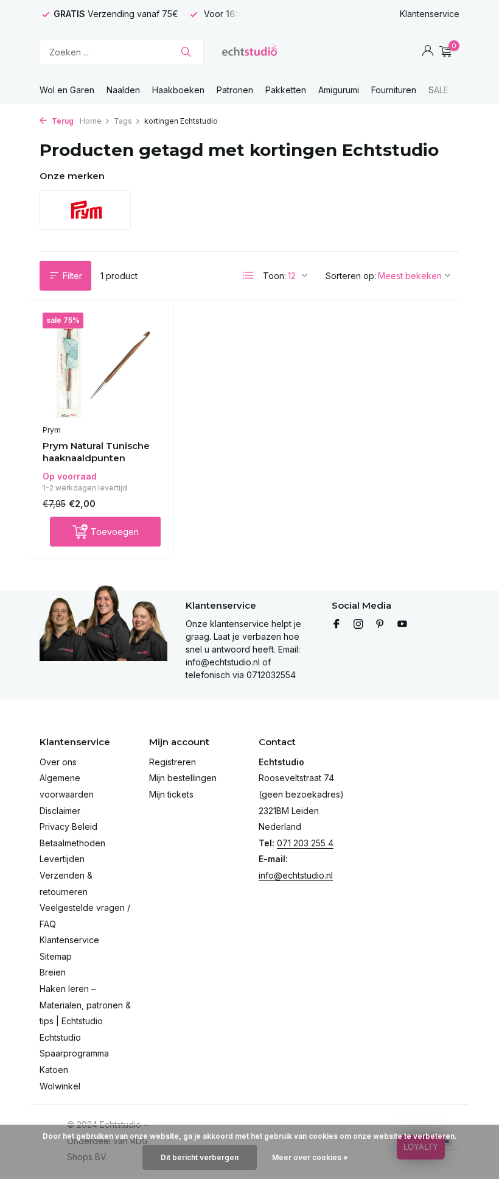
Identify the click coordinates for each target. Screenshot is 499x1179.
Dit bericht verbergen (200, 1157)
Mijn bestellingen (183, 778)
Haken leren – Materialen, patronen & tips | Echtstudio (85, 1004)
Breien (53, 972)
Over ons (58, 762)
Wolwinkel (60, 1086)
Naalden (123, 90)
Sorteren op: (351, 276)
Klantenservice (429, 14)
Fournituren (393, 90)
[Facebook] (336, 624)
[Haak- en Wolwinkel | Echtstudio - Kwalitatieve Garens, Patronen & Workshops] (249, 51)
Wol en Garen (67, 90)
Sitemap (56, 956)
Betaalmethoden (72, 843)
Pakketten (285, 90)
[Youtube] (402, 624)
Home (91, 121)
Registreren (172, 762)
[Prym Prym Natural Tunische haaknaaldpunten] (102, 366)
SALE (438, 90)
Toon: (274, 276)
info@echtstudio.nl (296, 875)
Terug (62, 121)
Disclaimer (60, 810)
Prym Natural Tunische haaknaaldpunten (96, 452)
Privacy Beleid (68, 826)
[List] (248, 275)
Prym (52, 429)
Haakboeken (178, 90)
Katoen (54, 1069)
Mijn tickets (171, 794)
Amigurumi (338, 90)
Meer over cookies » (310, 1157)
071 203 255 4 (305, 843)
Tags (123, 121)
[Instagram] (358, 624)
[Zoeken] (186, 52)
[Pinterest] (380, 624)
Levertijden (62, 859)
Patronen (235, 90)
